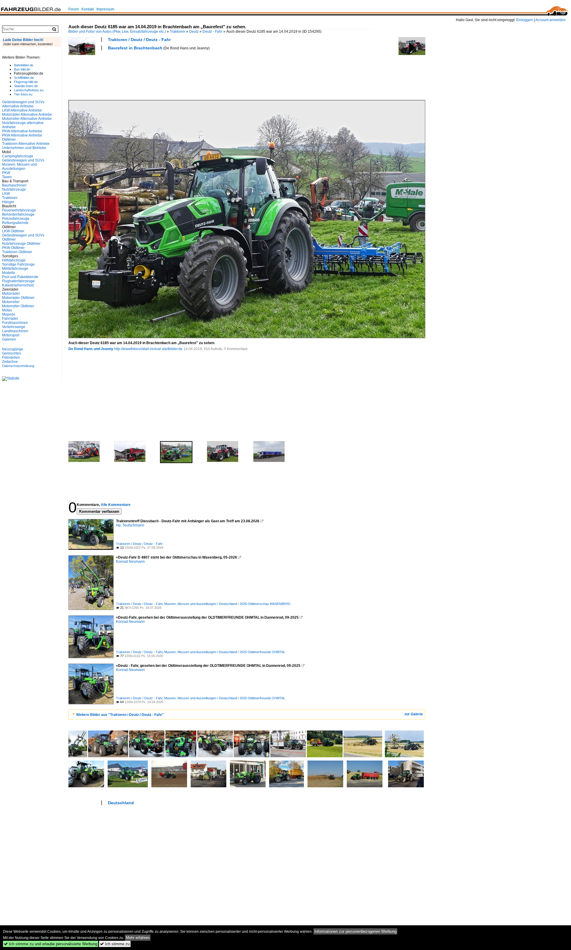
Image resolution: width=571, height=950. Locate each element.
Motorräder (11, 293)
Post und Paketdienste (20, 277)
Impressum (105, 9)
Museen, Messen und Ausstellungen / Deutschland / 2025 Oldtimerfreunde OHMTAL (224, 652)
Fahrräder (10, 318)
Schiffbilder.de (24, 77)
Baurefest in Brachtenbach (135, 48)
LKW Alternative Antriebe (22, 110)
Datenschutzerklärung (18, 366)
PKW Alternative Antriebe (22, 131)
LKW (6, 194)
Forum (73, 9)
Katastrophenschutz (18, 285)
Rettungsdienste (15, 223)
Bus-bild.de (22, 69)
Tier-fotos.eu (23, 94)
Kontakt (87, 9)
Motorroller (11, 302)
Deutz (194, 31)
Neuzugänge (12, 349)
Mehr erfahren (138, 937)
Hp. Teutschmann (130, 525)
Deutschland (121, 802)
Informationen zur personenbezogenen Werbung (355, 931)
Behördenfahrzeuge (18, 214)
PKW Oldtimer (13, 248)
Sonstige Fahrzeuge (18, 264)
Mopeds (8, 314)
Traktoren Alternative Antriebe (26, 144)
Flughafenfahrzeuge (18, 281)
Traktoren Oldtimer (17, 252)
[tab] (246, 714)
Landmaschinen (15, 331)
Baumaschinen (14, 185)
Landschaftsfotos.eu (28, 90)
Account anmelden (550, 20)
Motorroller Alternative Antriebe (27, 119)
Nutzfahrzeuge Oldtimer (21, 244)
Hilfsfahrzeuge (14, 260)
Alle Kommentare (116, 505)
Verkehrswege (13, 327)
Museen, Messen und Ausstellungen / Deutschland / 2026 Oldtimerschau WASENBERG (227, 604)
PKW (6, 173)
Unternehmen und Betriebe (24, 148)
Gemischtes (11, 353)
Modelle (8, 273)
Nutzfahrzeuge (14, 189)
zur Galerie (413, 714)
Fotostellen (11, 357)
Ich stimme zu (115, 944)
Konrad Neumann (130, 561)
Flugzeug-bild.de (26, 82)
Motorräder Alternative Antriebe (27, 114)
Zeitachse (10, 362)
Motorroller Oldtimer (18, 306)
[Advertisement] (176, 74)
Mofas (7, 310)
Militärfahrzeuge (15, 268)
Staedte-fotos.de (26, 86)
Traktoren (177, 31)
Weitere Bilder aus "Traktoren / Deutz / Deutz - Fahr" (120, 715)
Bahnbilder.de (23, 65)
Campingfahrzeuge (17, 156)
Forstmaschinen (15, 323)
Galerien (9, 339)
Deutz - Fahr (212, 31)
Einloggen (524, 20)
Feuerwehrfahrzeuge (19, 210)
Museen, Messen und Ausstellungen (19, 166)
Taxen (7, 177)
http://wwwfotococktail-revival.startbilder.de (148, 349)
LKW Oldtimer (13, 231)
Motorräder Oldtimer (18, 298)
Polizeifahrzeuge (15, 219)
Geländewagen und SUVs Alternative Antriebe (23, 104)
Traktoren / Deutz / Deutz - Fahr (139, 39)
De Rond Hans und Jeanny (90, 349)
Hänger (8, 202)
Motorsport (10, 335)
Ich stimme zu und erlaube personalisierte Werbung (50, 944)
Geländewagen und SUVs (23, 160)
